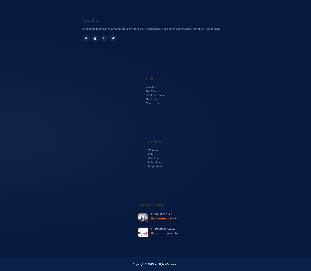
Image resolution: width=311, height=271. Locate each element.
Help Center (155, 166)
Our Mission (153, 91)
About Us (151, 86)
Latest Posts (155, 162)
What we (153, 150)
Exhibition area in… (165, 233)
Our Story (154, 158)
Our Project (152, 99)
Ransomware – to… (166, 218)
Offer (151, 154)
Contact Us (152, 103)
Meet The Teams (155, 95)
